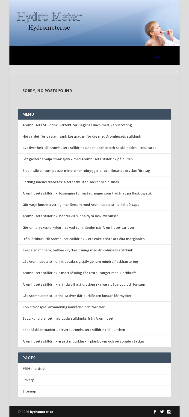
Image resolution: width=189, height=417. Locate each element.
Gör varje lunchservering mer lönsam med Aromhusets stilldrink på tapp (81, 204)
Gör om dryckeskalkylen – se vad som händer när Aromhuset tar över (78, 227)
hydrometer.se (41, 412)
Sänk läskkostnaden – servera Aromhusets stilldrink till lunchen (74, 329)
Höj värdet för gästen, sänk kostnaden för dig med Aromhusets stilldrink (82, 136)
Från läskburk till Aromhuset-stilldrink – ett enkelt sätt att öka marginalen (84, 239)
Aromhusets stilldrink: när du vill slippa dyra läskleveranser (70, 216)
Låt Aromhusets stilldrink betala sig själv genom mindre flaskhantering (80, 261)
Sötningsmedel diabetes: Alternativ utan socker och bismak (71, 182)
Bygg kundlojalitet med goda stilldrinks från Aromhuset (68, 318)
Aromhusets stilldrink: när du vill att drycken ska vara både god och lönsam (84, 284)
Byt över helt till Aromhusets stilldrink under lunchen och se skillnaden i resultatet (89, 147)
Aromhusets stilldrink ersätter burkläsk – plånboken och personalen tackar (83, 341)
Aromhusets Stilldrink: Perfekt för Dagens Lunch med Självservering (77, 125)
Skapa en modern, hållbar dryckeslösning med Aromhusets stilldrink (78, 250)
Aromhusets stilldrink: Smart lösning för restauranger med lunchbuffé (79, 273)
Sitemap (29, 391)
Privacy (28, 380)
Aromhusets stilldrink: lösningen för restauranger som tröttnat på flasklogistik (87, 193)
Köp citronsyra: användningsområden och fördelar (64, 307)
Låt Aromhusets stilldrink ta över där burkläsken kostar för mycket (77, 295)
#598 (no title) (34, 368)
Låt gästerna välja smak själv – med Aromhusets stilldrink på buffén (78, 159)
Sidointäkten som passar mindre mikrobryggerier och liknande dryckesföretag (86, 170)
